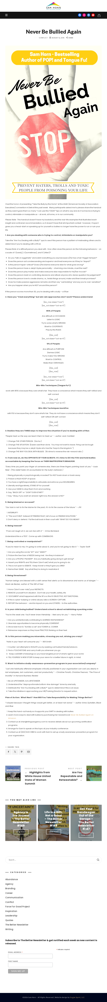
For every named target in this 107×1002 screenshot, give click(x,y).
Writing (9, 929)
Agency (9, 883)
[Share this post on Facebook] (8, 752)
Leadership (11, 915)
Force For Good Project (17, 906)
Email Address (15, 952)
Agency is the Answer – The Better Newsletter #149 (21, 818)
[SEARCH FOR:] (53, 859)
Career (9, 892)
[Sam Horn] (53, 6)
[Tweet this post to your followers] (15, 752)
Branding (10, 888)
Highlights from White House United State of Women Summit (29, 777)
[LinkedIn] (88, 15)
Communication (14, 897)
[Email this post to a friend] (28, 752)
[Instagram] (84, 15)
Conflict (43, 38)
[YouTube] (93, 15)
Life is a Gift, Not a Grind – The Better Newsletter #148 (53, 818)
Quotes (9, 920)
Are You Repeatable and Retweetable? (78, 775)
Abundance (11, 879)
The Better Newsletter (16, 924)
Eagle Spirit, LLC (77, 997)
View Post (21, 832)
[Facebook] (79, 15)
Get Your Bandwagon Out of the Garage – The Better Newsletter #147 (86, 819)
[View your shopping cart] (99, 15)
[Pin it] (22, 752)
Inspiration (11, 911)
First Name (13, 961)
